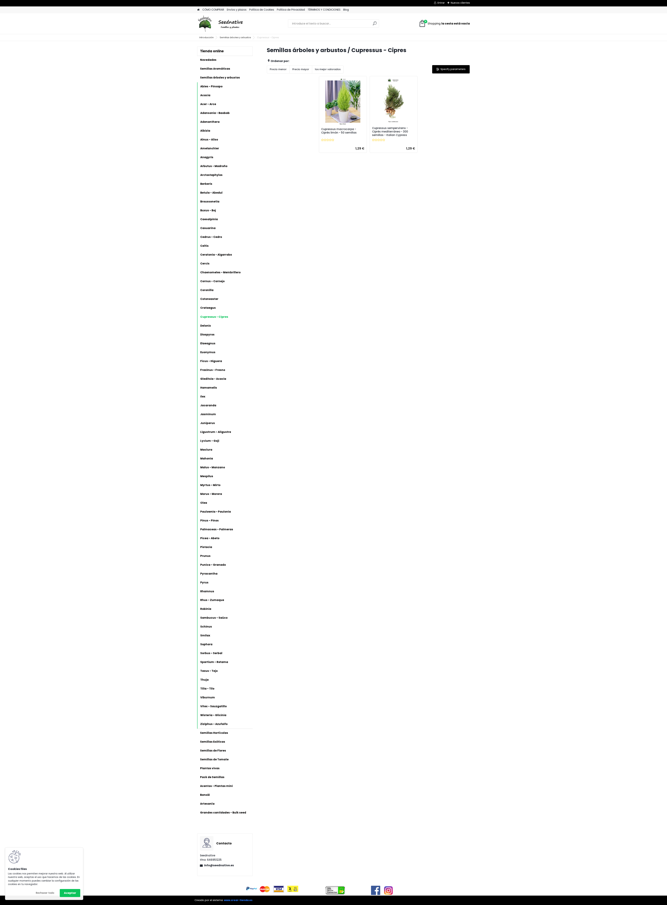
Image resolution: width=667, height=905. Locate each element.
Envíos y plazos (236, 9)
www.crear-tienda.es (238, 900)
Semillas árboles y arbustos (235, 37)
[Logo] (221, 23)
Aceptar (70, 893)
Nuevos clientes (460, 3)
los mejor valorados (328, 69)
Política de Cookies (261, 9)
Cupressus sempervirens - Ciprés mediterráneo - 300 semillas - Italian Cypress (390, 131)
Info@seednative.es (219, 865)
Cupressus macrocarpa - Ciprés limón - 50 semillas (339, 130)
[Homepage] (198, 9)
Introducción (206, 37)
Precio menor (278, 69)
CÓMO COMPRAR (213, 9)
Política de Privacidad (291, 9)
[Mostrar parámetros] (451, 69)
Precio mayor (300, 69)
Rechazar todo (45, 893)
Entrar (441, 3)
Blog (346, 9)
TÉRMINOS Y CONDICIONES (324, 9)
